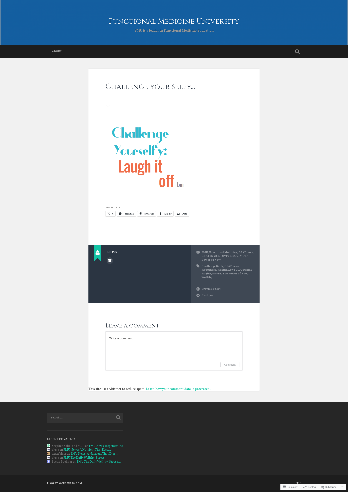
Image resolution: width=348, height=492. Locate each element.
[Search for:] (85, 418)
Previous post (211, 289)
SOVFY (237, 256)
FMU (205, 252)
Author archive (110, 260)
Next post (208, 295)
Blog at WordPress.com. (65, 483)
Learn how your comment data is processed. (178, 389)
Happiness (209, 270)
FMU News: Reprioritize (106, 446)
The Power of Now (235, 274)
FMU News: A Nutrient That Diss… (87, 450)
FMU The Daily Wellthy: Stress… (85, 458)
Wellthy (207, 278)
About (57, 51)
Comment (230, 364)
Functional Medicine (223, 252)
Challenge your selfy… (150, 87)
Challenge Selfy (212, 266)
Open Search (297, 51)
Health (222, 270)
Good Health (210, 256)
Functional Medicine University (174, 21)
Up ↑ (298, 483)
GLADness (246, 252)
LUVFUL (225, 256)
